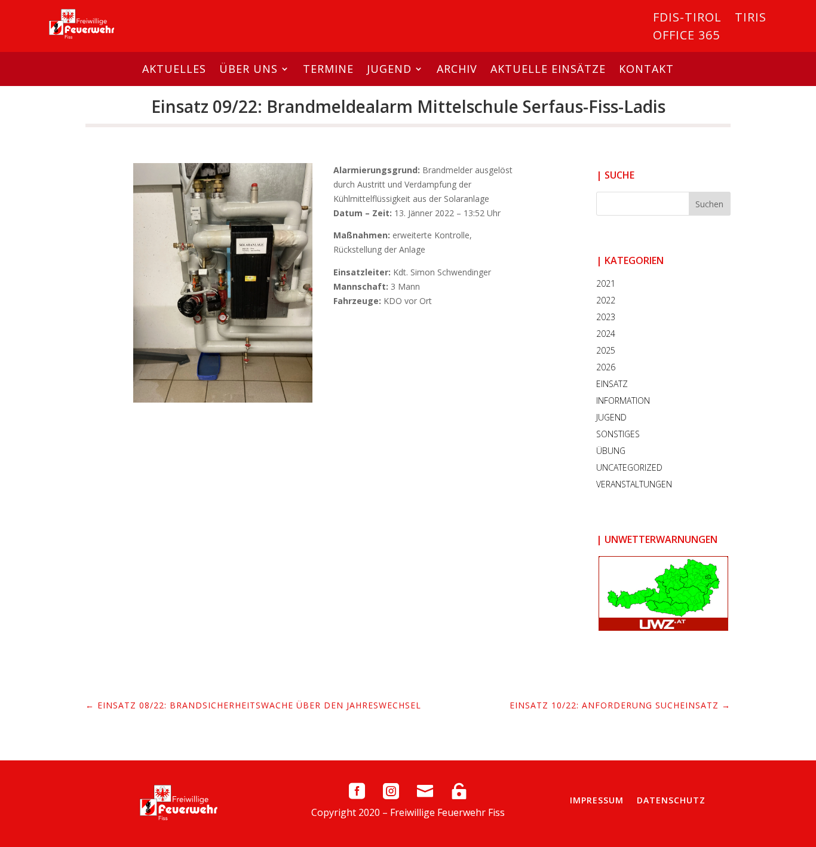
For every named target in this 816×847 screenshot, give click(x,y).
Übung (610, 450)
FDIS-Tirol (687, 19)
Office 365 (686, 37)
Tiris (750, 19)
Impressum (597, 800)
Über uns (248, 69)
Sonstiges (618, 434)
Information (623, 400)
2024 (605, 333)
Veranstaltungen (634, 484)
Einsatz (612, 383)
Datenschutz (671, 800)
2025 (605, 350)
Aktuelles (174, 69)
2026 (605, 367)
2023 (605, 317)
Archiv (457, 69)
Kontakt (646, 69)
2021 (605, 283)
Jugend (389, 69)
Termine (328, 69)
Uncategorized (629, 467)
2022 (605, 300)
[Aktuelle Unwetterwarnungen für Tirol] (663, 593)
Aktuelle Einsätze (548, 69)
